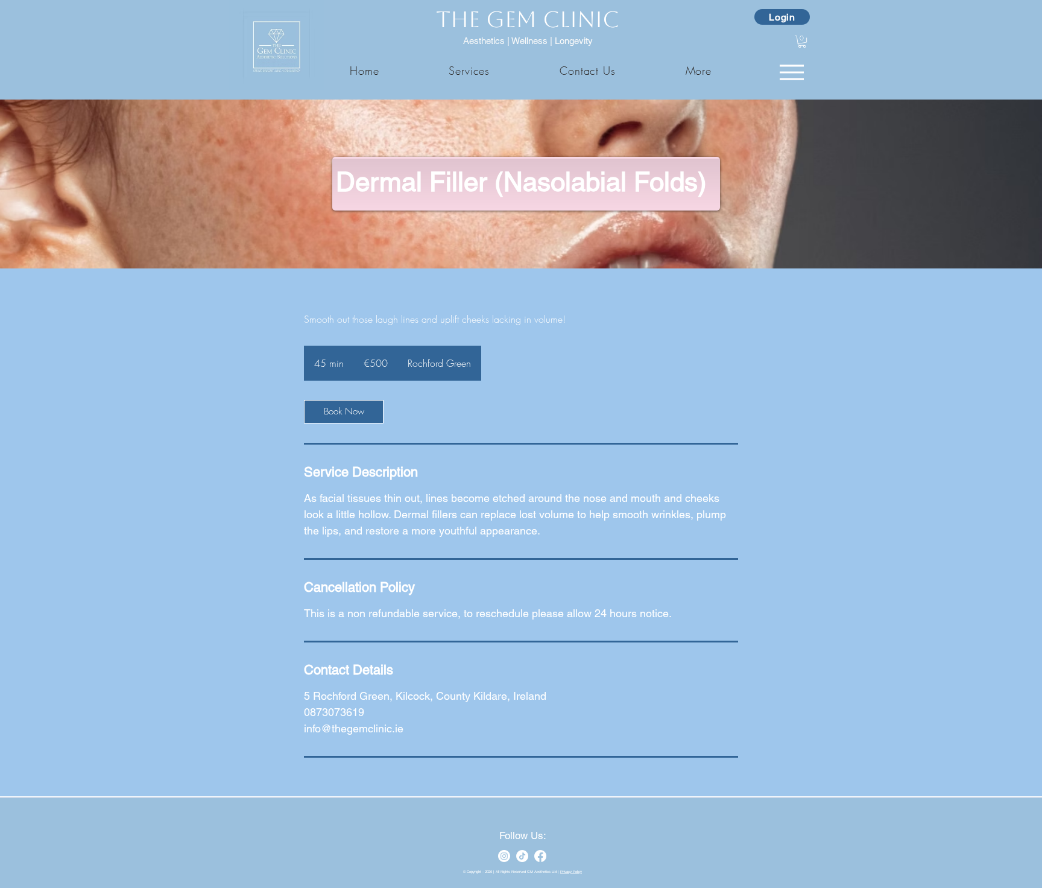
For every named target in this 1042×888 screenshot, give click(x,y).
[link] (344, 411)
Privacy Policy (571, 872)
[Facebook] (540, 856)
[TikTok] (522, 856)
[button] (698, 70)
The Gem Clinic (527, 20)
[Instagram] (504, 856)
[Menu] (791, 72)
